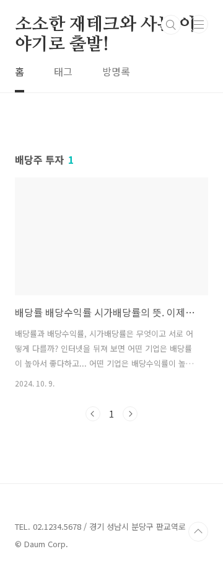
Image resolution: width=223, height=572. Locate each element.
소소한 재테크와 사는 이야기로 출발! (105, 25)
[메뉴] (199, 24)
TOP (198, 532)
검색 (171, 25)
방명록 (116, 71)
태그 (63, 71)
